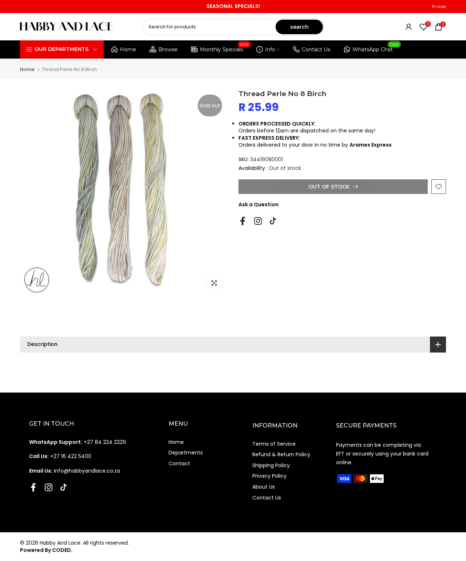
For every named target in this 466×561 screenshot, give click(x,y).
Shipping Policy (271, 465)
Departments (186, 452)
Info (270, 49)
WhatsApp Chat (375, 48)
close (28, 6)
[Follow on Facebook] (242, 221)
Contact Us (316, 49)
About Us (263, 486)
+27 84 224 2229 (77, 442)
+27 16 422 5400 (60, 456)
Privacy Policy (269, 476)
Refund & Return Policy (281, 454)
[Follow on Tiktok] (273, 221)
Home (128, 49)
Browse (168, 49)
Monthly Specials (224, 48)
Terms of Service (274, 443)
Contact (179, 463)
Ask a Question (258, 204)
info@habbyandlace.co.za (74, 470)
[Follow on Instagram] (258, 221)
